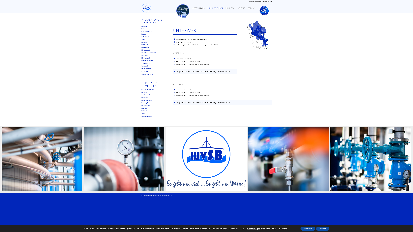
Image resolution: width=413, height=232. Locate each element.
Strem (143, 113)
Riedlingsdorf (145, 58)
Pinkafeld (144, 108)
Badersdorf (145, 26)
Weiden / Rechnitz (147, 74)
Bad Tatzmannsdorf (147, 89)
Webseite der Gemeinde (184, 42)
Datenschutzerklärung (165, 195)
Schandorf (144, 66)
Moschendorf (145, 50)
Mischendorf (145, 47)
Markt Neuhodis (146, 100)
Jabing (143, 39)
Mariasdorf (144, 97)
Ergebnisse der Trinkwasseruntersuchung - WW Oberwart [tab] (204, 71)
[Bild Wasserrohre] (43, 160)
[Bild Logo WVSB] (207, 160)
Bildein (143, 29)
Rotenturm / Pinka (147, 61)
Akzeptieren (308, 229)
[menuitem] (183, 8)
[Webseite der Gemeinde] (174, 42)
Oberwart (144, 55)
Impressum (156, 195)
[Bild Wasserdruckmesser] (125, 160)
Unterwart (145, 71)
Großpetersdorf (146, 95)
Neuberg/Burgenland (147, 103)
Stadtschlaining (146, 68)
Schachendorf (145, 63)
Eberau (143, 34)
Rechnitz (144, 111)
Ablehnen (322, 229)
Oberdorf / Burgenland (148, 53)
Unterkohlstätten (146, 116)
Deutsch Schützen (147, 31)
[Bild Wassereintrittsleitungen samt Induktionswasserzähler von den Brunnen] (371, 160)
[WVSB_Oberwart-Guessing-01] (257, 34)
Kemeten (144, 42)
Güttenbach (145, 37)
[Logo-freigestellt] (146, 8)
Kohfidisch (144, 45)
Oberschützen (145, 105)
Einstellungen (253, 229)
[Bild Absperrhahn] (289, 160)
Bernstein (144, 92)
